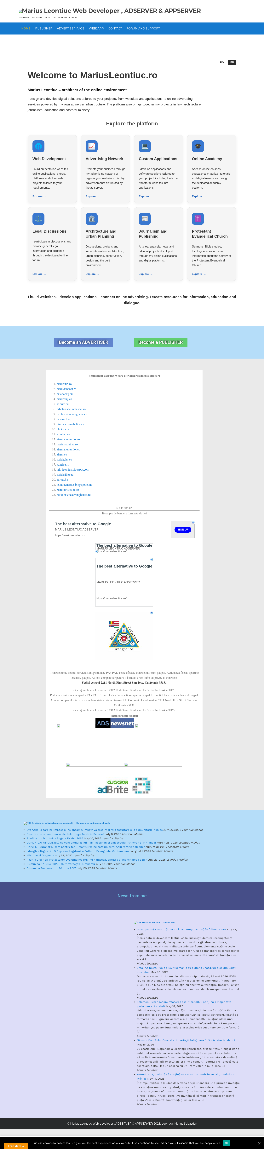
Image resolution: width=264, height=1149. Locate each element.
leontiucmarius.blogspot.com (74, 484)
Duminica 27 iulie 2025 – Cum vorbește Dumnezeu (61, 864)
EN (232, 62)
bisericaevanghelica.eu (70, 424)
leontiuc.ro (63, 434)
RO (222, 62)
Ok (226, 1143)
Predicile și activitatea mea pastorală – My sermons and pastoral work (71, 823)
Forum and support (143, 28)
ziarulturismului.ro (68, 489)
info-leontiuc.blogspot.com (73, 469)
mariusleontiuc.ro (67, 444)
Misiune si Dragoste (40, 855)
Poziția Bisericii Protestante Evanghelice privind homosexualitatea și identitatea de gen (87, 859)
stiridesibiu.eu (65, 474)
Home (26, 28)
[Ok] (259, 1143)
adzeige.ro (63, 464)
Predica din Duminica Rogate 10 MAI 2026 (55, 838)
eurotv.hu (62, 479)
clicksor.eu (63, 429)
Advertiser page (70, 28)
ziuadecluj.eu (65, 394)
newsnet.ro (63, 419)
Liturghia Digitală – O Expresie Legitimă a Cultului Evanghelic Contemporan (78, 851)
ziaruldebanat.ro (66, 389)
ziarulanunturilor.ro (68, 439)
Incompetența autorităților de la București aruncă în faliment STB (181, 929)
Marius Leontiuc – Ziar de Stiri (158, 922)
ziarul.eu (62, 454)
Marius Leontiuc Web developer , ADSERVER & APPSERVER (111, 10)
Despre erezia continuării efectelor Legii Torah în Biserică (65, 834)
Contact (115, 28)
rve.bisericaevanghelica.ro (72, 414)
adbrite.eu (63, 404)
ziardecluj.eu (64, 399)
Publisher (43, 28)
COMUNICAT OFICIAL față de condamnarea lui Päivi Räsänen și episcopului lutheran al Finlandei (91, 842)
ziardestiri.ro (64, 384)
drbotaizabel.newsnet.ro (71, 409)
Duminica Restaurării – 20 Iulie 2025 (52, 868)
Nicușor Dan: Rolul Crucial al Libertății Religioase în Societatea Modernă (186, 1040)
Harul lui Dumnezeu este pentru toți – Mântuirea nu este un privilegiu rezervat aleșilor (86, 847)
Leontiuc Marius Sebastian (179, 1123)
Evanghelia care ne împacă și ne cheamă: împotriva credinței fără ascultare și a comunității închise (95, 830)
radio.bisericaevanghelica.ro (74, 495)
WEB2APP (96, 28)
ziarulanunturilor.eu (68, 449)
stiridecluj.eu (64, 459)
